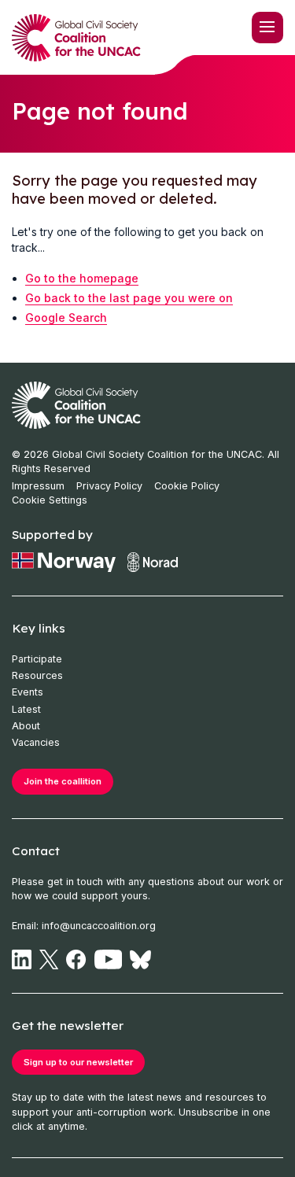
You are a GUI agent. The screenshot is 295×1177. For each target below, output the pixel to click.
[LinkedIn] (21, 959)
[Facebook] (76, 959)
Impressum (38, 486)
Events (27, 692)
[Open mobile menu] (267, 27)
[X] (48, 959)
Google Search (66, 317)
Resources (37, 675)
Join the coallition (62, 781)
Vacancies (36, 742)
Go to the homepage (81, 278)
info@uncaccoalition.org (99, 926)
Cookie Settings (49, 500)
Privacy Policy (109, 486)
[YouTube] (108, 959)
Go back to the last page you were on (129, 297)
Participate (37, 659)
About (26, 726)
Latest (26, 709)
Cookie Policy (186, 486)
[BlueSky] (140, 959)
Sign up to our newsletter (78, 1062)
